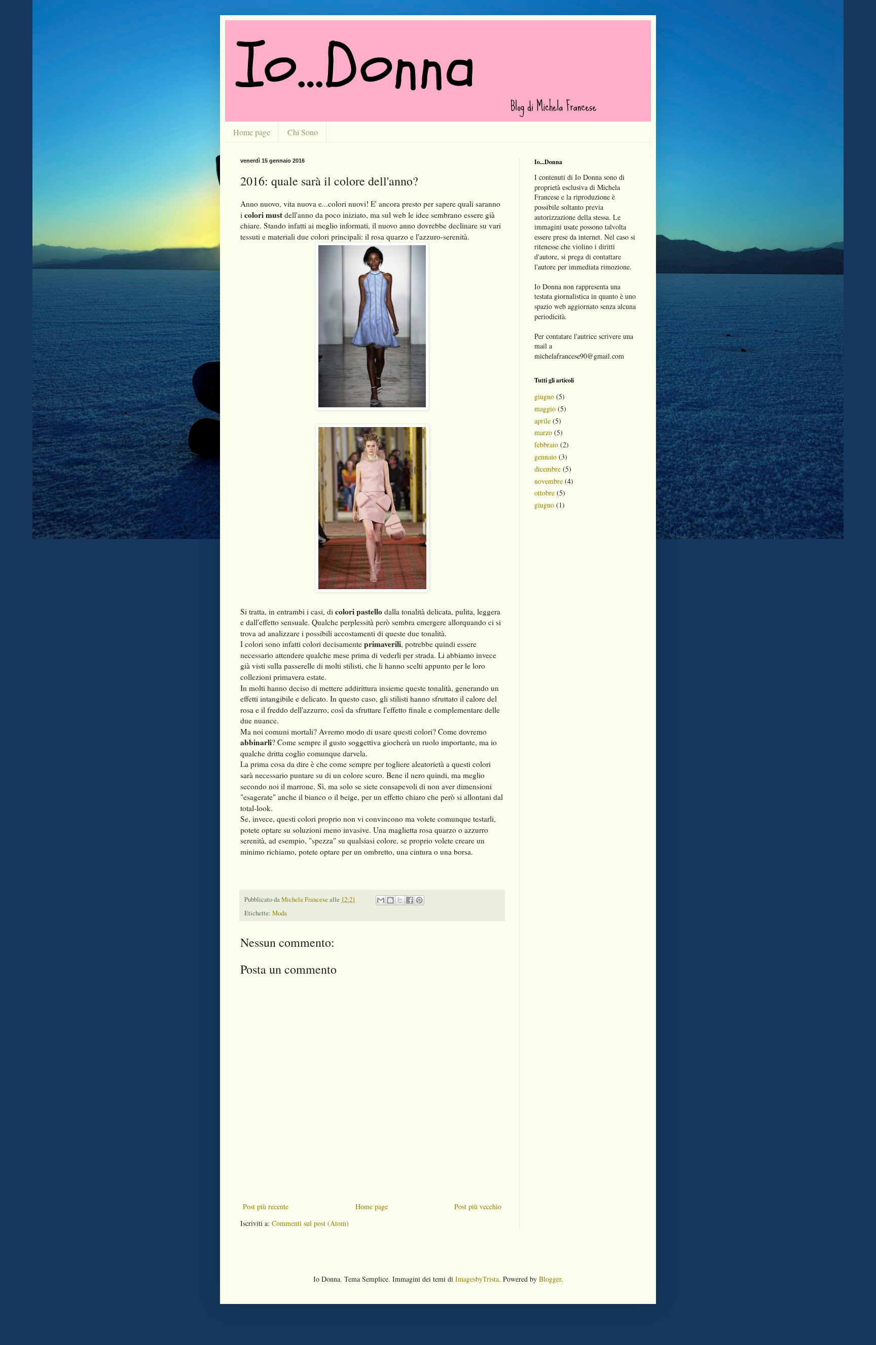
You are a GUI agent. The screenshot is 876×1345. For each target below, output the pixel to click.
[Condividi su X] (400, 900)
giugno (544, 396)
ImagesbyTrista (477, 1279)
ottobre (544, 492)
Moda (279, 913)
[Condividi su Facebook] (410, 900)
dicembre (547, 469)
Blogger (550, 1279)
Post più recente (265, 1206)
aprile (542, 421)
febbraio (546, 444)
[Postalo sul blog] (390, 900)
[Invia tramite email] (381, 900)
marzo (543, 432)
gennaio (545, 457)
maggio (545, 408)
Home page (251, 132)
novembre (548, 481)
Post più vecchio (477, 1206)
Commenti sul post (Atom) (310, 1223)
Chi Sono (302, 132)
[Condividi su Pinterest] (419, 900)
